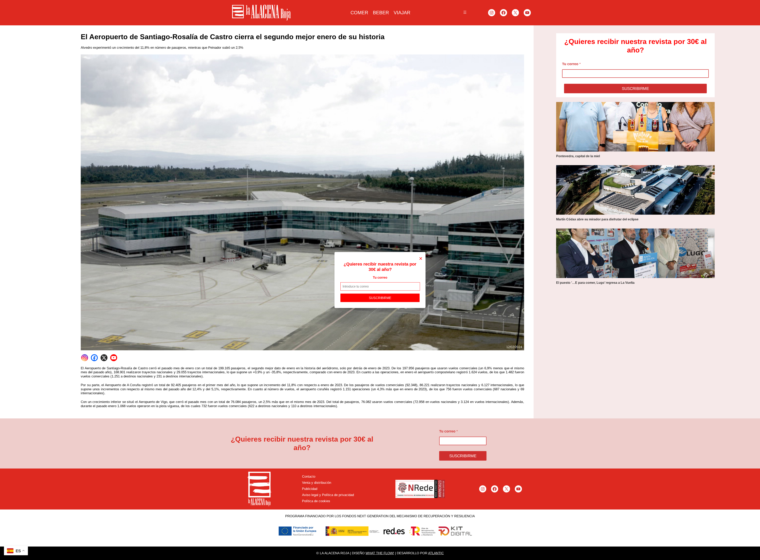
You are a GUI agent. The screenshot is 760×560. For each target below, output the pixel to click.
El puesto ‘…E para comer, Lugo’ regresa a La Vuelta (595, 282)
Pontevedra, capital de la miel (578, 156)
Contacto (308, 476)
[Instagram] (84, 357)
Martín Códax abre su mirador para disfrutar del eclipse (597, 219)
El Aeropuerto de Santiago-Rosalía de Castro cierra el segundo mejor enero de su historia (233, 37)
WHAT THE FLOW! (380, 553)
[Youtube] (113, 357)
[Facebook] (94, 357)
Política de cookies (316, 501)
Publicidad (309, 489)
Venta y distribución (316, 483)
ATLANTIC (436, 553)
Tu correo (380, 277)
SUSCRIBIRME (380, 297)
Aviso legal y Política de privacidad (328, 495)
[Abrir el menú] (465, 12)
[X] (104, 357)
